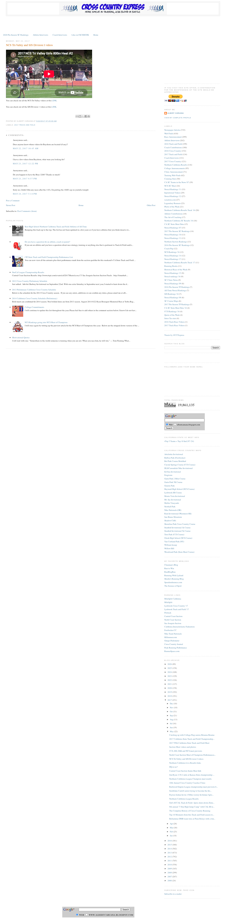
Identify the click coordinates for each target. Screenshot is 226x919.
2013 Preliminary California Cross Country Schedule (34, 289)
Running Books (171, 266)
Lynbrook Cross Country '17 (176, 605)
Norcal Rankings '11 (172, 189)
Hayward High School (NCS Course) (179, 489)
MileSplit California (172, 598)
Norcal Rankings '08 (172, 297)
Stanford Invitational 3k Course (177, 527)
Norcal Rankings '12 (172, 196)
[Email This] (77, 116)
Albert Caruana (175, 113)
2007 (170, 876)
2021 (170, 684)
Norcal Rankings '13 (172, 238)
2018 (170, 696)
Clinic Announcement (173, 171)
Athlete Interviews (40, 34)
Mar (172, 827)
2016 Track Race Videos (174, 321)
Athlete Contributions (173, 213)
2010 (170, 864)
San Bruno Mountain (173, 517)
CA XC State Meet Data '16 (175, 307)
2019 (170, 692)
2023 (170, 676)
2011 (170, 860)
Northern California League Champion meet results (190, 778)
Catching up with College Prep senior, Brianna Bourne (191, 735)
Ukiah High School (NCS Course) (178, 538)
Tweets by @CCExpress (174, 335)
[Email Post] (57, 121)
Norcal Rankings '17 (172, 259)
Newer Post (10, 205)
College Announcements (174, 168)
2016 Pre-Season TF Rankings (176, 287)
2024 (170, 672)
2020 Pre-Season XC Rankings (15, 34)
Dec (172, 703)
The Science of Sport (173, 585)
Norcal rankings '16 (172, 276)
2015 (170, 844)
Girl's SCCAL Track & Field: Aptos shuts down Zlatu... (191, 802)
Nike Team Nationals (173, 633)
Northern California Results (175, 164)
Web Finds (168, 133)
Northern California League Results (184, 798)
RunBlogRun (170, 571)
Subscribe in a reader (173, 893)
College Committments (34, 307)
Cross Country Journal (173, 644)
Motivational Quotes (21, 337)
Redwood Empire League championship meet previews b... (193, 786)
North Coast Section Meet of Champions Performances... (192, 754)
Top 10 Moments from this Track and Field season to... (191, 814)
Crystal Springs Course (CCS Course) (179, 464)
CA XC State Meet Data (174, 224)
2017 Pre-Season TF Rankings (176, 304)
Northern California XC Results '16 (178, 220)
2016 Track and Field (173, 144)
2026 (170, 664)
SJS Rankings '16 (171, 294)
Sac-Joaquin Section (172, 623)
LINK (54, 100)
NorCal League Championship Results (28, 272)
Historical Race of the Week (175, 269)
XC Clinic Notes (171, 280)
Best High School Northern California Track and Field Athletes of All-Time (56, 226)
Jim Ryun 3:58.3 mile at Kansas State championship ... (191, 774)
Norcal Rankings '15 (172, 273)
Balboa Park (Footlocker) (174, 457)
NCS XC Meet (170, 185)
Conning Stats (170, 178)
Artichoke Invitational (173, 454)
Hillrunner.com (170, 637)
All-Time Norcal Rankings (175, 290)
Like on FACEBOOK (80, 34)
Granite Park (169, 485)
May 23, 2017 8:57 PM (25, 178)
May (172, 731)
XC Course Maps (171, 301)
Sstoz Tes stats (170, 318)
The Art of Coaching (172, 217)
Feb (171, 831)
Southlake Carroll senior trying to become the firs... (190, 790)
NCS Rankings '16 (172, 252)
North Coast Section (172, 619)
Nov (172, 707)
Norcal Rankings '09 (172, 283)
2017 (170, 700)
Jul (171, 723)
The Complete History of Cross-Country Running (189, 810)
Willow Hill (169, 548)
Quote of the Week (172, 315)
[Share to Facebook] (85, 116)
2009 (170, 868)
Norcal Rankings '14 (172, 255)
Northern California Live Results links (185, 762)
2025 (170, 668)
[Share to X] (82, 116)
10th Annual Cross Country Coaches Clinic (187, 782)
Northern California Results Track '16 (179, 210)
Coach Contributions (173, 147)
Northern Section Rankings (175, 241)
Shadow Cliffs (170, 520)
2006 (170, 880)
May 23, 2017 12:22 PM (25, 163)
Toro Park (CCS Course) (174, 534)
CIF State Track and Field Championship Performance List (49, 257)
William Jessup (170, 544)
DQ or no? (173, 766)
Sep (171, 715)
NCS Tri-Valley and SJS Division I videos (29, 45)
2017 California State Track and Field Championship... (191, 739)
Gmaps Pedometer (171, 640)
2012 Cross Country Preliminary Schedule (29, 281)
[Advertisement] (113, 24)
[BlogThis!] (79, 116)
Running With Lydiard (173, 575)
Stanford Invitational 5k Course (177, 531)
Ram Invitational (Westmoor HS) (177, 513)
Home (95, 34)
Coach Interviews (60, 34)
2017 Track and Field (24, 125)
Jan (171, 835)
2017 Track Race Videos (174, 325)
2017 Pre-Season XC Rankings (177, 231)
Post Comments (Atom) (27, 211)
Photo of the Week (172, 206)
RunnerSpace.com (171, 651)
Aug (172, 719)
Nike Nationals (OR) (172, 510)
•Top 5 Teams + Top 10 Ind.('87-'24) (179, 441)
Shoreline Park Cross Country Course (179, 524)
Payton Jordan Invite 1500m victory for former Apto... (191, 794)
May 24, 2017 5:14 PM (25, 193)
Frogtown (168, 475)
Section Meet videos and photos (182, 747)
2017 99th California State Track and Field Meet (189, 743)
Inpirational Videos (172, 192)
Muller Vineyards (171, 503)
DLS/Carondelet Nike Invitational (178, 468)
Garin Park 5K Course (173, 482)
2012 (170, 856)
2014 (170, 848)
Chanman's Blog (171, 564)
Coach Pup (168, 248)
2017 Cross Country (172, 161)
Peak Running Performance (175, 647)
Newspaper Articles (172, 130)
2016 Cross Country (172, 150)
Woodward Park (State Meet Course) (179, 552)
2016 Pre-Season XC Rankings (177, 245)
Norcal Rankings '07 (172, 227)
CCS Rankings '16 (172, 311)
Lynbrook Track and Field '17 (176, 609)
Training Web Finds (172, 175)
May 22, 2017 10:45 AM (25, 148)
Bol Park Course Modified (175, 461)
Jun (171, 727)
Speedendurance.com (173, 582)
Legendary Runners (172, 203)
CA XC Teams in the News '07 (176, 182)
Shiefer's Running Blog (174, 578)
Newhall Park (169, 506)
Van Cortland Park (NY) (174, 541)
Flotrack (167, 612)
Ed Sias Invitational (172, 471)
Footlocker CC (170, 630)
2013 (170, 852)
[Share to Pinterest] (88, 116)
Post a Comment (13, 200)
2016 (170, 840)
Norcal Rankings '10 (172, 234)
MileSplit (168, 602)
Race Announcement (173, 136)
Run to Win (169, 568)
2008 (170, 872)
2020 (170, 688)
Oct (171, 711)
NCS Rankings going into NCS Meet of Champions (46, 322)
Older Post (151, 205)
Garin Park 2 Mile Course (174, 478)
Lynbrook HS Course (173, 492)
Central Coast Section (173, 616)
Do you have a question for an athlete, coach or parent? (47, 241)
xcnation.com (170, 199)
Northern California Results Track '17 (179, 262)
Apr (171, 823)
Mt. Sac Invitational (172, 499)
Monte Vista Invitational (174, 496)
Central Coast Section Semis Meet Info (185, 770)
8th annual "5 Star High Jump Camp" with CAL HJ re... (191, 806)
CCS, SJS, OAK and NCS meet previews (185, 750)
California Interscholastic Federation (179, 626)
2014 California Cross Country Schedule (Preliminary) (34, 298)
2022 (170, 680)
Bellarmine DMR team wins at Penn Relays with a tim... (192, 818)
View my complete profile (177, 118)
